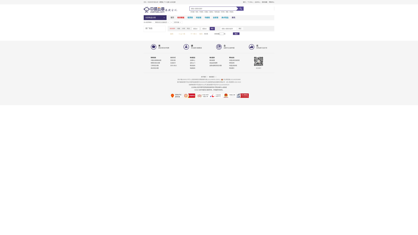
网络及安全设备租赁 (161, 22)
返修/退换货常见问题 (216, 65)
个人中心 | (251, 2)
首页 (172, 17)
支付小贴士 (173, 65)
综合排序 (172, 28)
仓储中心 (192, 60)
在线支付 (173, 63)
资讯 (233, 17)
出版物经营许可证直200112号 (197, 85)
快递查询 (192, 68)
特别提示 (231, 68)
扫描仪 (206, 12)
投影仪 (211, 12)
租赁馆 (190, 17)
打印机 (223, 12)
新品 (188, 28)
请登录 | (161, 2)
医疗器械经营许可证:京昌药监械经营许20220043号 (192, 82)
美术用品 (225, 17)
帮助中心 (271, 2)
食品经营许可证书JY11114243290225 (218, 85)
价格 (183, 28)
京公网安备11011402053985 (232, 79)
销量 (178, 28)
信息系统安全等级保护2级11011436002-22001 (206, 79)
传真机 (201, 12)
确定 (212, 28)
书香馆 (207, 17)
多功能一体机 (194, 12)
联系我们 (211, 77)
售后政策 (212, 60)
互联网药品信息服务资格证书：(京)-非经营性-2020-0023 (224, 82)
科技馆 (198, 17)
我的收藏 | (265, 2)
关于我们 (203, 77)
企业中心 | (258, 2)
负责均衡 (176, 22)
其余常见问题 (155, 68)
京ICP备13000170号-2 (184, 79)
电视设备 (217, 12)
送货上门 (192, 63)
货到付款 (173, 60)
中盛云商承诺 (233, 65)
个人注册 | (167, 2)
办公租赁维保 (148, 22)
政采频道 (180, 17)
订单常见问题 (155, 65)
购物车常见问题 (155, 63)
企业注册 (172, 2)
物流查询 (192, 65)
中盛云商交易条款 (234, 60)
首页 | (244, 2)
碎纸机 (231, 12)
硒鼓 (227, 12)
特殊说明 (231, 63)
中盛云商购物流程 (156, 60)
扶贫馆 (215, 17)
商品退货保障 (213, 63)
